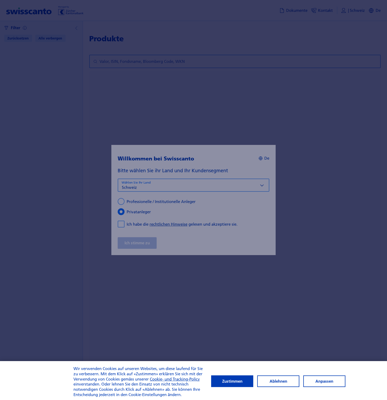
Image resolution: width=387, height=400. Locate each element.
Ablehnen (278, 381)
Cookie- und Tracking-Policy (175, 379)
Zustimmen (232, 381)
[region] (193, 380)
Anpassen (324, 381)
